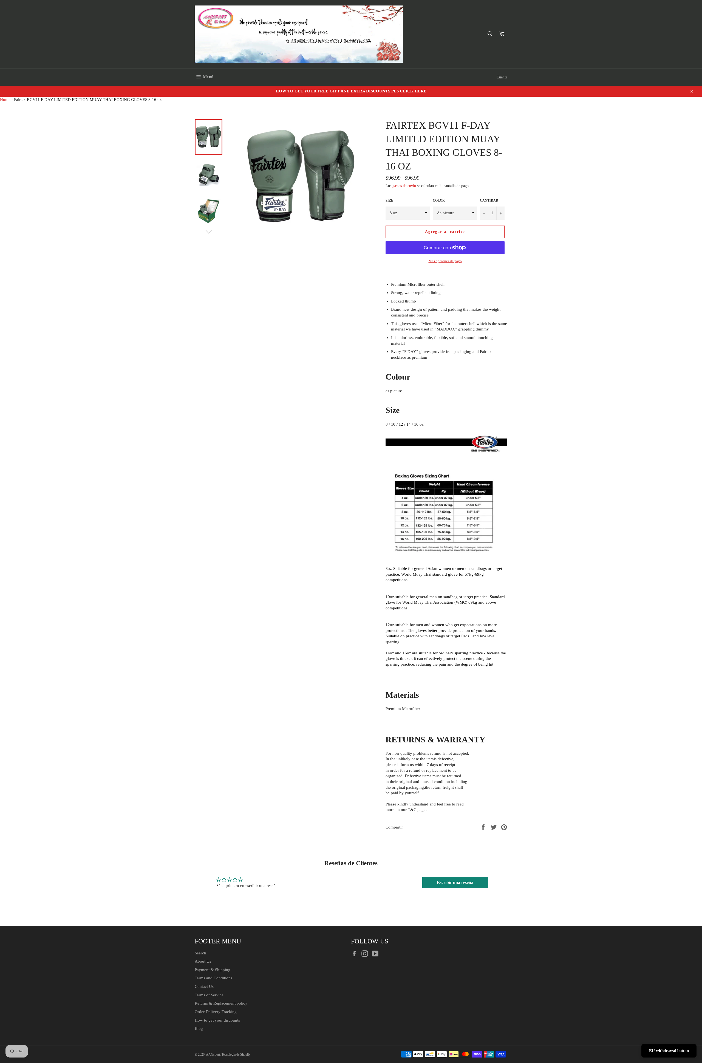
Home (5, 99)
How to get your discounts (217, 1020)
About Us (203, 961)
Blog (199, 1028)
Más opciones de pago (445, 261)
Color (439, 200)
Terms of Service (209, 995)
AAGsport (213, 1054)
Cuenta (502, 77)
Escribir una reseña (455, 882)
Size (389, 200)
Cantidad (489, 200)
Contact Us (204, 986)
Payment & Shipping (212, 970)
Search (200, 953)
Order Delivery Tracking (216, 1012)
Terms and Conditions (213, 978)
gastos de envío (404, 186)
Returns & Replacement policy (221, 1003)
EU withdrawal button (669, 1050)
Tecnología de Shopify (236, 1054)
